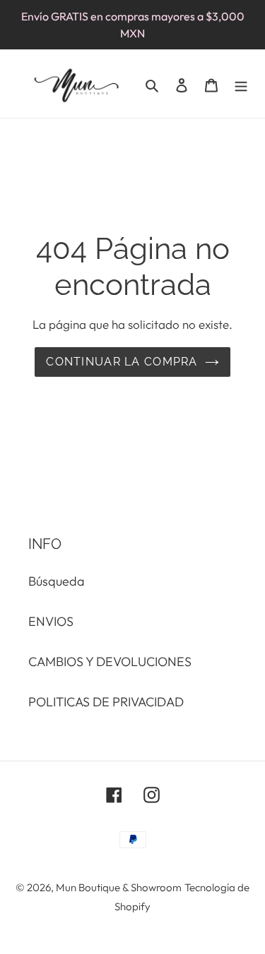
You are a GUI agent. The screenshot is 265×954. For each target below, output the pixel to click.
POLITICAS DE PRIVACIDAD (106, 702)
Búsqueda (56, 581)
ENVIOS (50, 621)
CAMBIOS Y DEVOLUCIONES (110, 661)
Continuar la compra (121, 361)
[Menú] (241, 83)
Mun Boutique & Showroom (119, 887)
